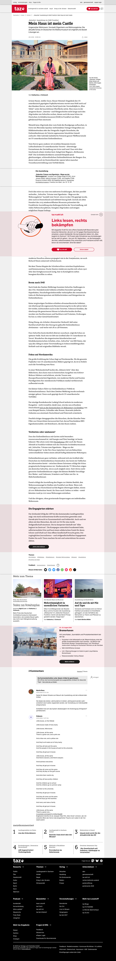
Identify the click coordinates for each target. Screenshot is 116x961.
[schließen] (101, 214)
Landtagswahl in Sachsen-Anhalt (45, 873)
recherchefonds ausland (90, 880)
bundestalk (17, 903)
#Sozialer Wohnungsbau (63, 557)
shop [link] (30, 2)
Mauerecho (17, 912)
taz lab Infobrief (41, 912)
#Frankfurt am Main (34, 560)
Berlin (15, 886)
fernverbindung (18, 906)
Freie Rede (16, 915)
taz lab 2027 (63, 915)
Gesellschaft (17, 877)
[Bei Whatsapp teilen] (62, 569)
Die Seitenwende (65, 877)
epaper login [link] (98, 2)
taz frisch (39, 906)
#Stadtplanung (50, 557)
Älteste (85, 671)
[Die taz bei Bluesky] (97, 861)
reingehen (16, 918)
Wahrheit (16, 892)
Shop (15, 936)
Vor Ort (61, 906)
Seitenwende (92, 949)
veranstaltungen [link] (22, 2)
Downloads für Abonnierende (46, 938)
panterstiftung (87, 883)
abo (83, 871)
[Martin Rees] (31, 691)
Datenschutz (71, 949)
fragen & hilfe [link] (37, 2)
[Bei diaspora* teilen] (66, 569)
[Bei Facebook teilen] (58, 569)
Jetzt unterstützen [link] (39, 547)
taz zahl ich (86, 877)
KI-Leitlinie (98, 946)
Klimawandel (40, 883)
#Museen (74, 557)
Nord (14, 889)
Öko (14, 874)
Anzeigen (16, 939)
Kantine (15, 933)
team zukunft (40, 903)
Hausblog (62, 874)
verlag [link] (15, 2)
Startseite (16, 15)
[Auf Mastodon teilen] (49, 569)
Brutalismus (59, 442)
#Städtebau (40, 557)
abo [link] (81, 2)
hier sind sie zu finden (49, 682)
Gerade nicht (94, 214)
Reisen (15, 930)
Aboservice (40, 932)
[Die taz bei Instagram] (101, 861)
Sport (15, 883)
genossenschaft (87, 874)
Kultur (22, 15)
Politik (15, 871)
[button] (101, 8)
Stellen (61, 880)
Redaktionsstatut (73, 946)
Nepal (38, 877)
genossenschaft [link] (88, 2)
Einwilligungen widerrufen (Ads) (70, 952)
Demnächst (63, 903)
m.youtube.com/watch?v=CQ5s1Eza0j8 (49, 814)
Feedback (39, 930)
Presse (61, 883)
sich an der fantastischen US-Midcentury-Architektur (62, 408)
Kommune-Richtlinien (86, 946)
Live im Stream (64, 909)
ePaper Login (40, 935)
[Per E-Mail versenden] (45, 569)
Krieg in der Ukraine (43, 880)
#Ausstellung (82, 557)
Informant (62, 949)
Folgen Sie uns (86, 861)
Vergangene (63, 912)
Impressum (80, 949)
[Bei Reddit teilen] (70, 569)
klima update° (17, 909)
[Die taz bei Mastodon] (92, 861)
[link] (38, 9)
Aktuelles (62, 871)
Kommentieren (41, 565)
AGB (86, 949)
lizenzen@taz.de (26, 949)
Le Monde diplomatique (90, 910)
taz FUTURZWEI (87, 907)
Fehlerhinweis (51, 565)
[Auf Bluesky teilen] (53, 569)
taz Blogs (85, 904)
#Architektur (32, 557)
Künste (29, 15)
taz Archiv (85, 913)
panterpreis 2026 (88, 886)
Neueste (79, 671)
